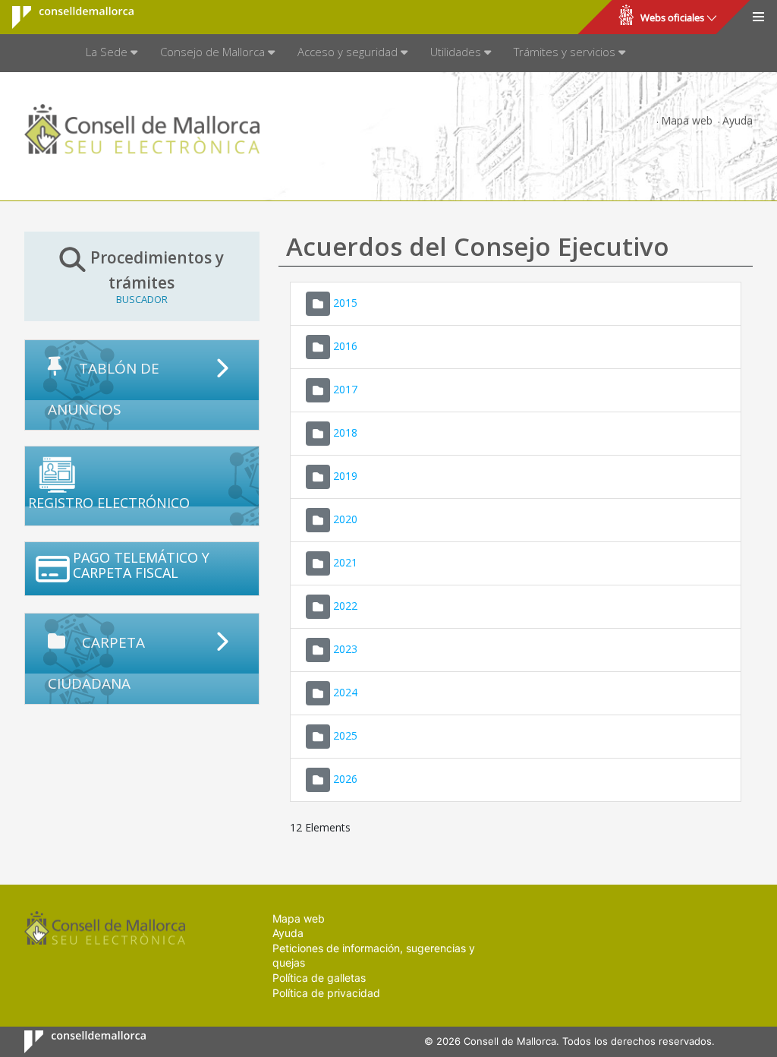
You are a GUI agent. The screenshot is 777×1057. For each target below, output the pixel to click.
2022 (345, 605)
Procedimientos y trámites (157, 276)
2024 (345, 691)
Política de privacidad (326, 992)
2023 (345, 648)
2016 (345, 345)
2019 (345, 475)
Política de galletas (319, 977)
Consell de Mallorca (63, 17)
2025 (345, 734)
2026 (345, 778)
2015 (345, 302)
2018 (345, 431)
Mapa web (687, 120)
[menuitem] (111, 53)
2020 (345, 518)
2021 (345, 561)
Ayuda (737, 120)
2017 (345, 388)
